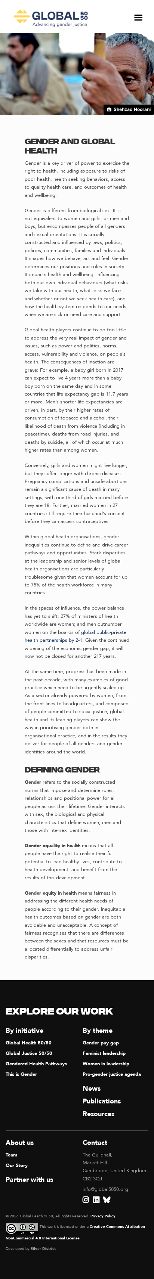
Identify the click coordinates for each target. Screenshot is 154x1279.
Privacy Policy (103, 1216)
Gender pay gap (101, 1043)
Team (11, 1155)
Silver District (43, 1248)
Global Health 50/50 (29, 1043)
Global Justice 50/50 (29, 1053)
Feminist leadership (104, 1053)
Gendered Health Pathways (36, 1063)
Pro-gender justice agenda (112, 1074)
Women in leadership (106, 1063)
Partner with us (29, 1179)
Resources (98, 1114)
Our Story (17, 1165)
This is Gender (21, 1074)
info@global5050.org (105, 1189)
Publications (102, 1101)
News (92, 1088)
